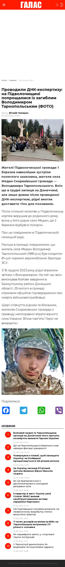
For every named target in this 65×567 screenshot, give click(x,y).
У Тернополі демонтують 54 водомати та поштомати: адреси (33, 545)
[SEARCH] (57, 4)
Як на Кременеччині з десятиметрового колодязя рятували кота (30, 483)
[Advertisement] (32, 45)
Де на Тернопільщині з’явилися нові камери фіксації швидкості (35, 447)
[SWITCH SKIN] (61, 5)
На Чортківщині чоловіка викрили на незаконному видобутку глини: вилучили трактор (36, 512)
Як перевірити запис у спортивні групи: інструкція (33, 535)
